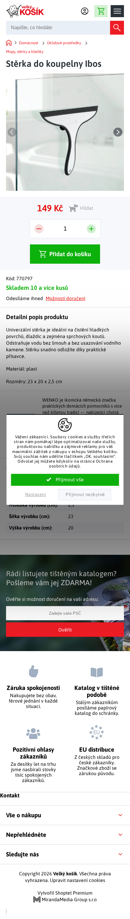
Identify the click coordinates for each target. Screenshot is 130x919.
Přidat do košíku (70, 253)
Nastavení (35, 494)
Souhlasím (65, 480)
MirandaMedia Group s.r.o (69, 899)
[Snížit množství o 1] (39, 228)
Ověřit (65, 629)
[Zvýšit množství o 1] (91, 228)
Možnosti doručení (65, 298)
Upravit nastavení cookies (77, 880)
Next (117, 132)
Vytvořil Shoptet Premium (65, 893)
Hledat (117, 28)
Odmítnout (84, 494)
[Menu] (117, 11)
